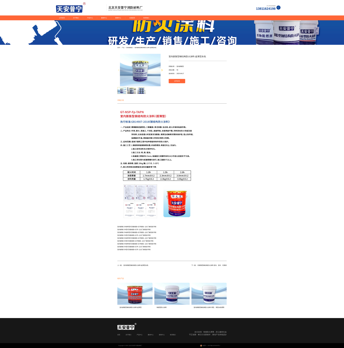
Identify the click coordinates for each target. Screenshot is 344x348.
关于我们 (76, 18)
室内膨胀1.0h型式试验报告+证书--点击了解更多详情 (133, 229)
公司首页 (62, 18)
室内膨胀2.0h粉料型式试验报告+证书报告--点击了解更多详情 (136, 238)
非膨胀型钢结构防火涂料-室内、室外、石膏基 (212, 265)
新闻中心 (118, 18)
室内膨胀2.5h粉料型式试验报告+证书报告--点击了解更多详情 (136, 244)
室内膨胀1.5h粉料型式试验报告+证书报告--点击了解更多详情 (136, 232)
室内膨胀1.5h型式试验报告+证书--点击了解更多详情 (133, 235)
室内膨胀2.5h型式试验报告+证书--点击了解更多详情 (133, 246)
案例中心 (104, 18)
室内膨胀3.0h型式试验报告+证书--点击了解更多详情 (133, 249)
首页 (118, 47)
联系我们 (146, 18)
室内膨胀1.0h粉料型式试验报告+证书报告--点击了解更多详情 (136, 226)
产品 (123, 47)
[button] (161, 70)
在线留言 (132, 18)
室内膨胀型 (129, 47)
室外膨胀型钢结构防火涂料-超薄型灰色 (135, 265)
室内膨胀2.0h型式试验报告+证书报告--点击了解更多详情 (135, 241)
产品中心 (90, 18)
